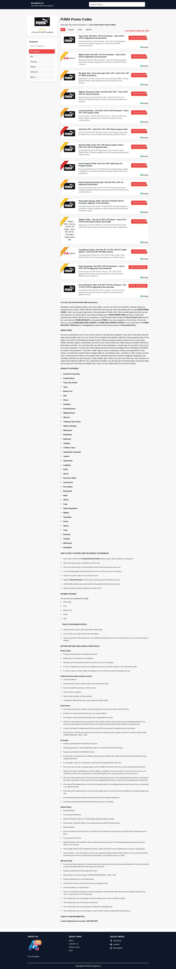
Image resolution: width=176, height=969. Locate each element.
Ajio (31, 56)
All (63, 29)
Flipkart (33, 67)
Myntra (32, 77)
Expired (88, 29)
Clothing (33, 62)
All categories (35, 51)
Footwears (34, 72)
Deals (80, 29)
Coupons (71, 29)
